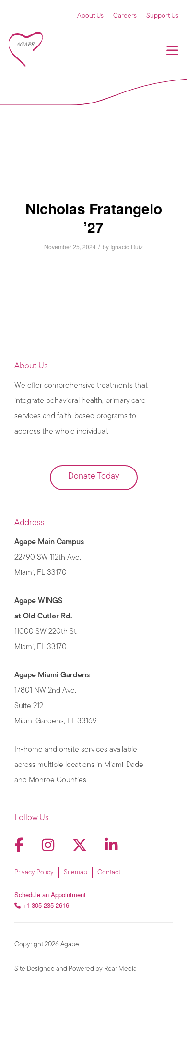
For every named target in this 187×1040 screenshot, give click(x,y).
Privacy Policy (34, 872)
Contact (108, 872)
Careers (125, 16)
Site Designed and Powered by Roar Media (75, 968)
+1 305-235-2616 (46, 905)
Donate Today (93, 476)
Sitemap (75, 872)
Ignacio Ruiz (126, 246)
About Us (90, 16)
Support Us (162, 16)
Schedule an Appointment (50, 894)
